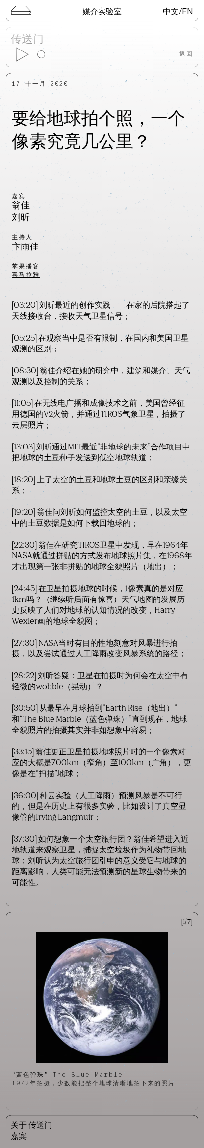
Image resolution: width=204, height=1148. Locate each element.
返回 (186, 53)
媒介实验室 (102, 11)
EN (187, 11)
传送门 (27, 39)
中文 (171, 11)
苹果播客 (26, 266)
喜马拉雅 (26, 274)
